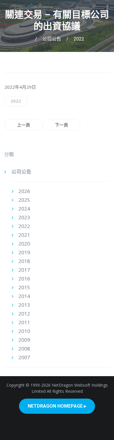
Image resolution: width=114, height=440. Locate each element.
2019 (24, 252)
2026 (24, 191)
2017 (24, 270)
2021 (24, 235)
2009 (24, 339)
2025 (24, 200)
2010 (24, 331)
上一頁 (23, 125)
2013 (24, 304)
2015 (24, 287)
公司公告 (51, 39)
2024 (24, 208)
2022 (79, 39)
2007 (24, 357)
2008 (24, 348)
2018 (24, 261)
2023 (24, 217)
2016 (24, 278)
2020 (24, 243)
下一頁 (61, 125)
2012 (24, 313)
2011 (24, 322)
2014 (24, 296)
